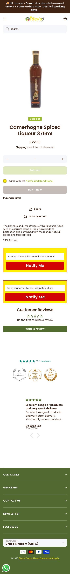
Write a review (35, 329)
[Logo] (35, 19)
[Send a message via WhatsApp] (6, 567)
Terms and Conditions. (39, 181)
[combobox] (35, 29)
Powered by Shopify (49, 558)
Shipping (21, 147)
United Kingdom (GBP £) (22, 544)
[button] (65, 19)
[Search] (6, 29)
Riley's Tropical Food (29, 558)
